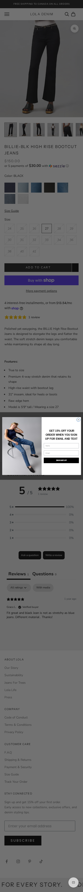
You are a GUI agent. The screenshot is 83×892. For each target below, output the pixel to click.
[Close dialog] (78, 420)
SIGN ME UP (61, 460)
